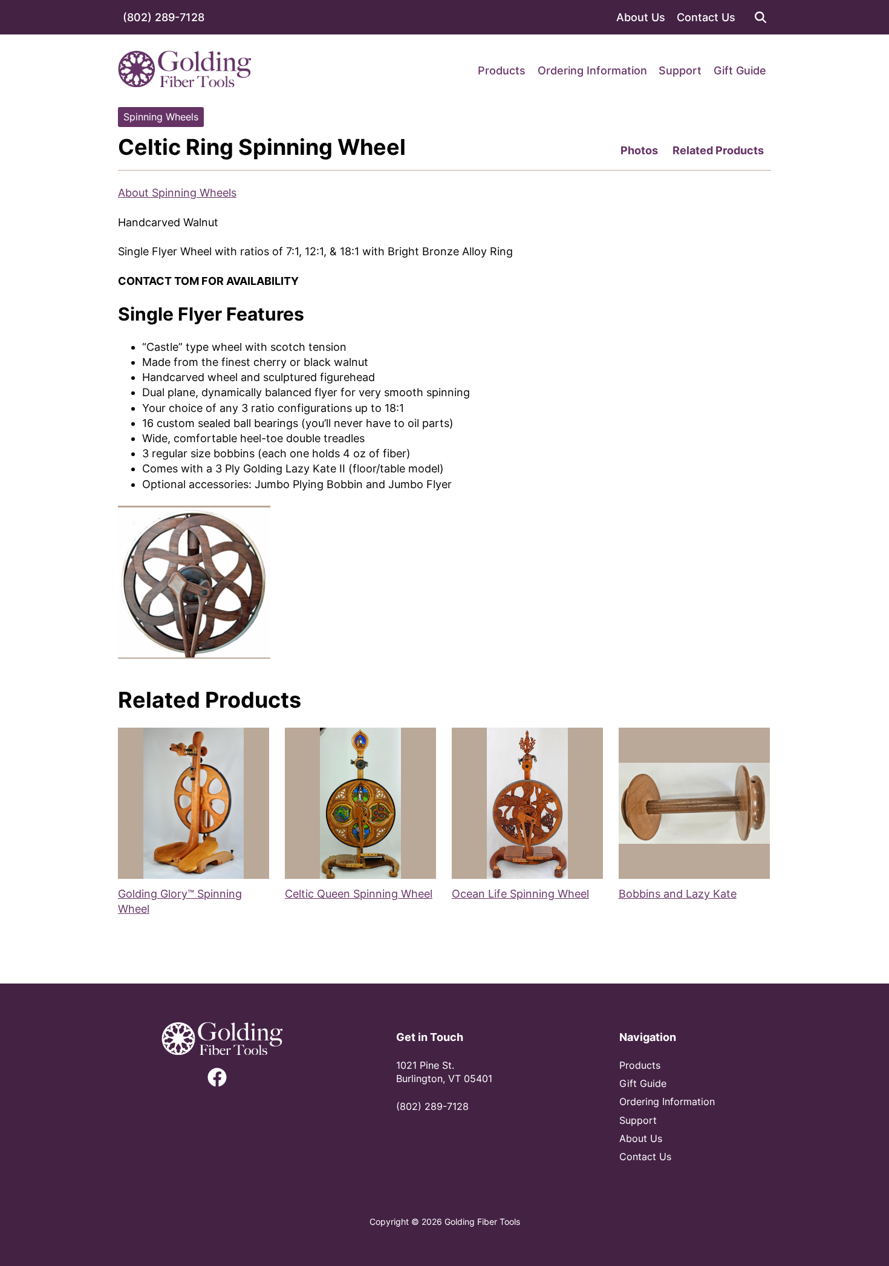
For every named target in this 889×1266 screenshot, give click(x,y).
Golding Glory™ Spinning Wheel (180, 901)
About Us (640, 17)
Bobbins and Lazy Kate (678, 893)
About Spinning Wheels (177, 192)
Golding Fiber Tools (482, 1221)
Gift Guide (740, 70)
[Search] (760, 17)
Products (502, 70)
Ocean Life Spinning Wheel (520, 893)
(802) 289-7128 (163, 17)
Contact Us (706, 17)
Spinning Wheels (160, 117)
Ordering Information (592, 70)
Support (680, 70)
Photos (639, 150)
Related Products (718, 150)
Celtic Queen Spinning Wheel (358, 893)
